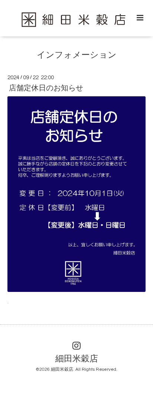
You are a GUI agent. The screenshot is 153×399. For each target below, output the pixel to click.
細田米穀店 (76, 359)
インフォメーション (77, 55)
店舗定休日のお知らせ (46, 88)
